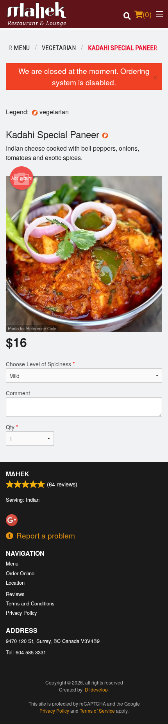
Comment (18, 393)
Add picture (21, 178)
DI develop (96, 689)
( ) (147, 14)
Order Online (20, 573)
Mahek (17, 473)
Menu (12, 563)
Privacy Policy (21, 612)
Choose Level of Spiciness (40, 364)
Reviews (15, 594)
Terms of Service (97, 710)
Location (15, 582)
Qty (12, 427)
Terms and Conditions (30, 603)
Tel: (26, 652)
